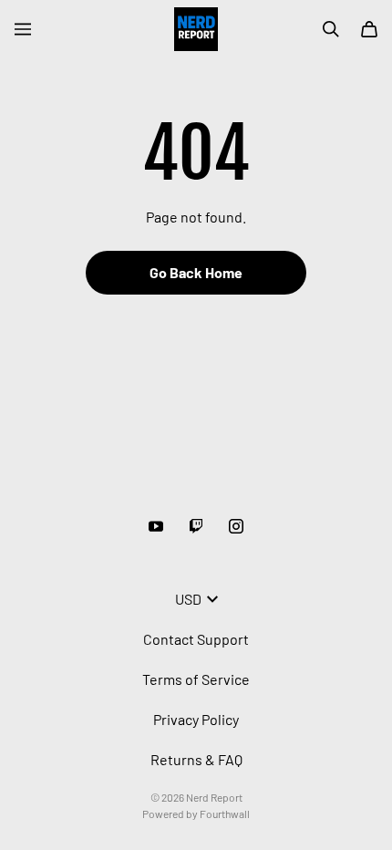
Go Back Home (196, 272)
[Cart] (369, 29)
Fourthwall (225, 813)
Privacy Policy (196, 719)
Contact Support (196, 639)
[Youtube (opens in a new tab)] (156, 526)
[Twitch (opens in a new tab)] (196, 526)
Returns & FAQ (196, 759)
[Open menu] (23, 29)
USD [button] (188, 598)
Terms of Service (196, 679)
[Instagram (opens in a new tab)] (236, 526)
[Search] (331, 29)
